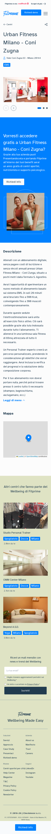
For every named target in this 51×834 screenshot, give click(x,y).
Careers (29, 753)
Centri (9, 24)
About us (30, 740)
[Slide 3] (47, 108)
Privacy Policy (33, 684)
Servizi (6, 740)
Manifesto (30, 744)
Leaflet (20, 456)
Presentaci (8, 753)
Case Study (8, 749)
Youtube (29, 777)
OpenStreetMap (32, 456)
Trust (28, 749)
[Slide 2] (43, 108)
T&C (5, 781)
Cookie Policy (9, 790)
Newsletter (8, 794)
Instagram (30, 772)
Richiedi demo (10, 757)
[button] (31, 12)
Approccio (8, 744)
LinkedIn (30, 768)
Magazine (7, 777)
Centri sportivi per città (14, 768)
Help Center (9, 772)
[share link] (46, 24)
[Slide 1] (39, 108)
